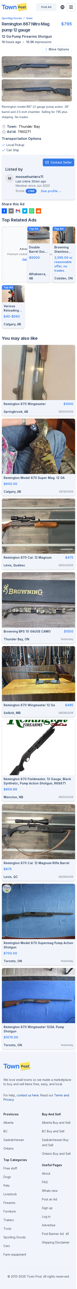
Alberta (8, 1122)
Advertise (48, 1225)
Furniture (9, 1211)
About (46, 1173)
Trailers (8, 1220)
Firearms (9, 1203)
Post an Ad (49, 1199)
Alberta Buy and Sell (56, 1122)
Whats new (50, 1190)
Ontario (8, 1148)
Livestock (10, 1194)
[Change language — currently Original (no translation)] (62, 7)
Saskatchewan (13, 1140)
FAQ (45, 1182)
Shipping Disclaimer (56, 1242)
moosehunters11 (29, 177)
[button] (11, 42)
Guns (29, 18)
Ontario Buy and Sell (56, 1153)
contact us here (28, 1095)
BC (5, 1131)
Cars (6, 1246)
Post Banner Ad (53, 1234)
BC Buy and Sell (53, 1131)
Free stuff (10, 1168)
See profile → (51, 191)
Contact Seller (61, 162)
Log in (46, 1216)
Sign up (47, 1208)
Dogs (7, 1177)
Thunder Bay (29, 126)
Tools (7, 1228)
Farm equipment (14, 1254)
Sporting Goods (12, 18)
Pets (6, 1185)
